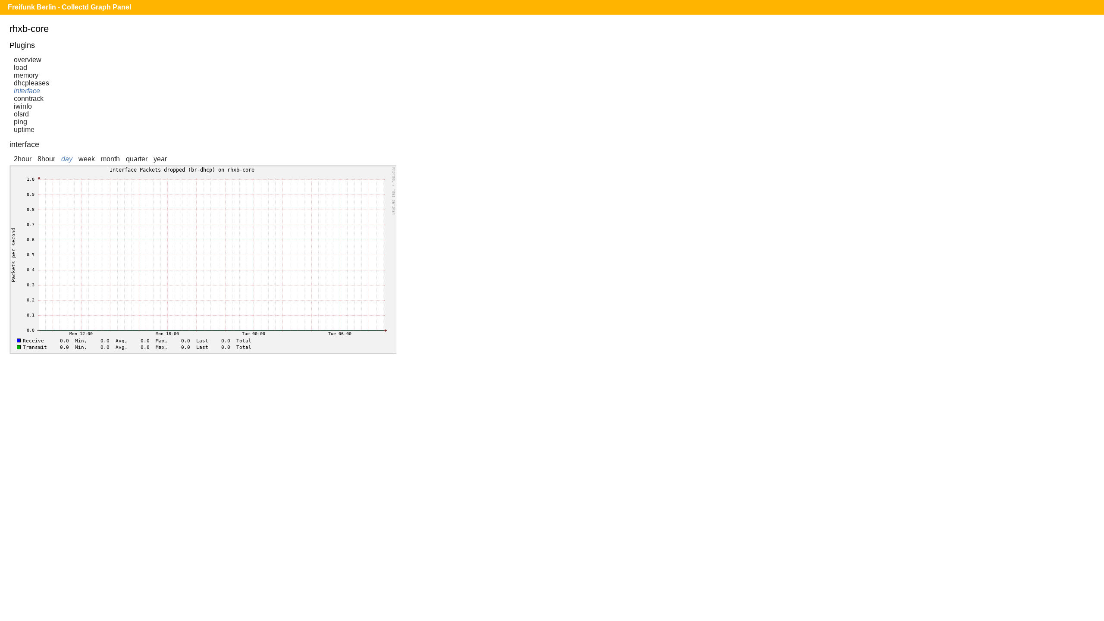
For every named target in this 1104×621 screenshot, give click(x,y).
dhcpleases (31, 83)
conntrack (29, 98)
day (66, 159)
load (20, 67)
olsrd (21, 114)
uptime (24, 129)
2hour (22, 159)
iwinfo (23, 106)
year (160, 159)
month (110, 159)
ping (20, 121)
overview (27, 59)
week (86, 159)
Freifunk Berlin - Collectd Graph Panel (69, 7)
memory (26, 75)
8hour (46, 159)
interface (27, 90)
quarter (136, 159)
